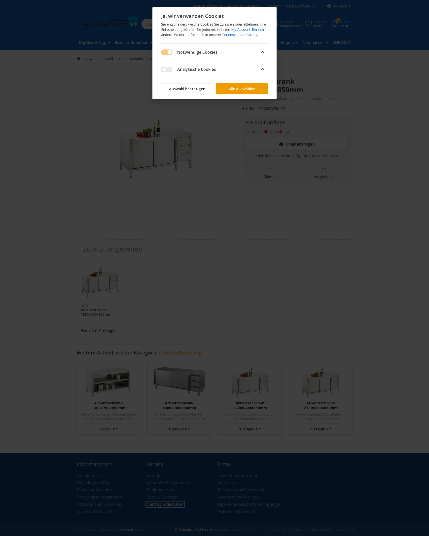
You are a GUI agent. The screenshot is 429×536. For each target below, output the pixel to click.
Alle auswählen (241, 88)
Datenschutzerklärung (239, 34)
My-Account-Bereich (247, 29)
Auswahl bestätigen (187, 88)
